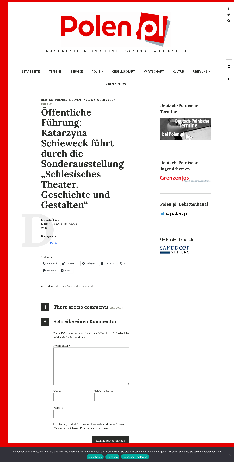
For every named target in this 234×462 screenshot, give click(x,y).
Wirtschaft (154, 71)
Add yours (116, 307)
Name (57, 391)
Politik (97, 71)
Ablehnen (112, 456)
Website (58, 408)
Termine (55, 71)
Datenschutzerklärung (135, 456)
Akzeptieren (95, 456)
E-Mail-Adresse (103, 391)
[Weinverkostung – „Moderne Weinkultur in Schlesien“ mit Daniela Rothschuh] (229, 73)
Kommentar (61, 345)
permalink (87, 286)
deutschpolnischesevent (62, 99)
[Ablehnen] (229, 454)
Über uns (201, 71)
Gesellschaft (123, 71)
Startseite (31, 71)
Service (77, 71)
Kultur (178, 71)
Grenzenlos (116, 84)
